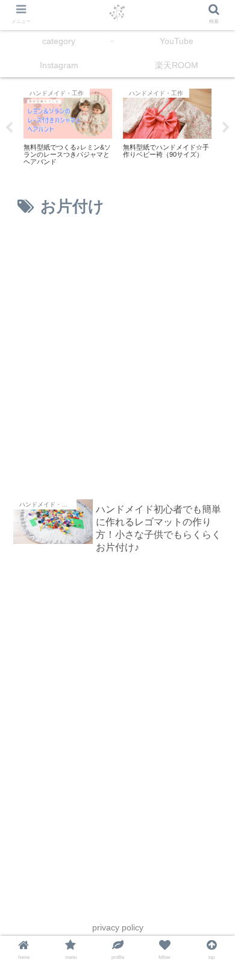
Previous (9, 128)
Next (226, 128)
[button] (211, 837)
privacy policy (117, 927)
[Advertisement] (117, 358)
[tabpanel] (68, 126)
